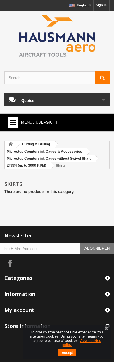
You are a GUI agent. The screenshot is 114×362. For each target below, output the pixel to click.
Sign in (101, 5)
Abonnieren (97, 248)
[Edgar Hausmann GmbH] (57, 36)
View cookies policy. (81, 343)
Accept (67, 353)
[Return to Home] (10, 144)
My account (19, 309)
